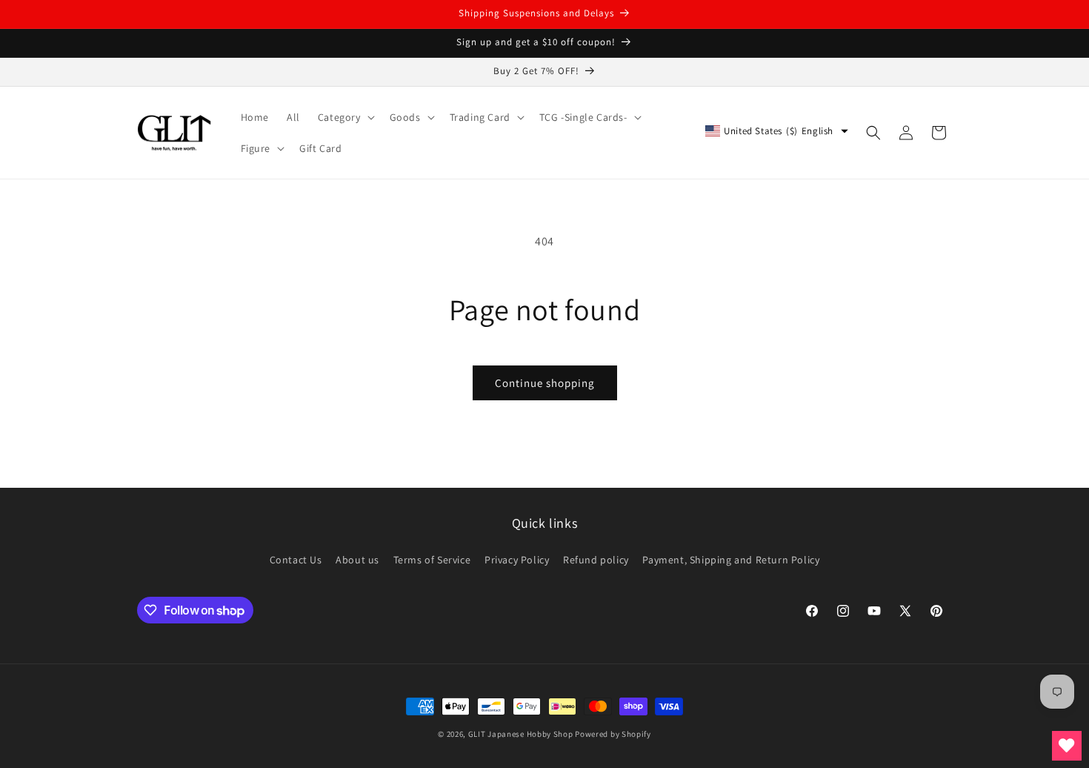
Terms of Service (432, 559)
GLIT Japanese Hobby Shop (520, 734)
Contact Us (296, 559)
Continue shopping (545, 383)
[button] (345, 117)
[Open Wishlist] (1067, 746)
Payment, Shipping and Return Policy (730, 559)
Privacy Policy (516, 559)
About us (357, 559)
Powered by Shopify (613, 734)
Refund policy (596, 559)
